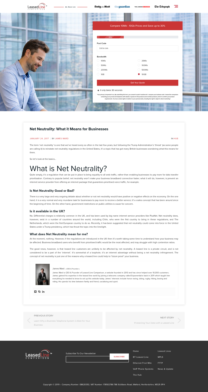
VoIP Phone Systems (143, 369)
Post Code (101, 43)
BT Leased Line (141, 357)
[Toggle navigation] (176, 6)
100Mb (145, 65)
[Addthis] (35, 292)
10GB (144, 74)
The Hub (137, 374)
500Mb (145, 69)
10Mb (103, 60)
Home (136, 351)
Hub (176, 138)
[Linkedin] (43, 292)
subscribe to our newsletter (81, 353)
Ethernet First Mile (142, 363)
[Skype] (39, 292)
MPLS (160, 357)
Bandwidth (101, 57)
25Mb (144, 60)
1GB (102, 74)
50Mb (103, 65)
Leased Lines (164, 351)
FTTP (160, 363)
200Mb (104, 69)
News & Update (165, 369)
